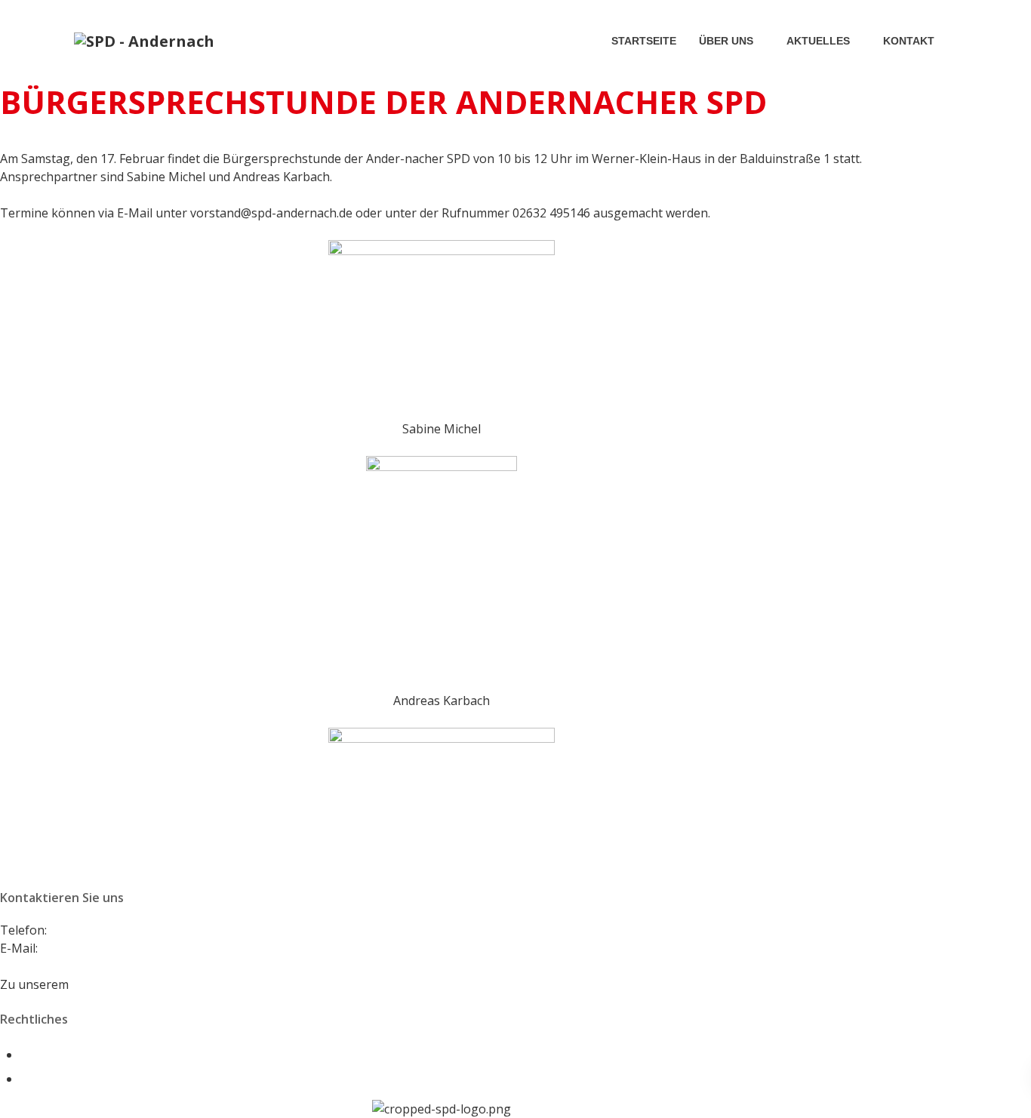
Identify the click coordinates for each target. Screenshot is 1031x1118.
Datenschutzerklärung (84, 1078)
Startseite (643, 41)
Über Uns (726, 41)
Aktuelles (818, 41)
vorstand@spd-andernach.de (122, 948)
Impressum (52, 1054)
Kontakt (908, 41)
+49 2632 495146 (97, 930)
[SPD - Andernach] (144, 41)
